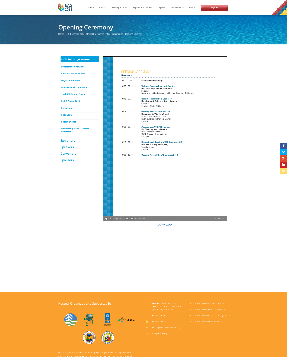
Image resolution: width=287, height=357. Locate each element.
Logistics (161, 7)
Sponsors (67, 160)
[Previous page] (106, 218)
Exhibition (66, 108)
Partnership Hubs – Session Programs (75, 130)
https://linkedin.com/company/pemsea (213, 315)
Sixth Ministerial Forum (73, 94)
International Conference (74, 87)
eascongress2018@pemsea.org (166, 327)
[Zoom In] (132, 218)
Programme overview (72, 66)
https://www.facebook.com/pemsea (211, 303)
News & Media (177, 7)
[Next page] (111, 218)
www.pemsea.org (159, 333)
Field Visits (66, 114)
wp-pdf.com (219, 219)
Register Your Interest (142, 7)
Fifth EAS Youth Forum (73, 73)
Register (214, 7)
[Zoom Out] (127, 218)
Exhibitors (68, 141)
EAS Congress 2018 (118, 7)
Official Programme (95, 33)
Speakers (67, 147)
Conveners (68, 154)
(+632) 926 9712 (159, 321)
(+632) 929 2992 (159, 315)
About (102, 7)
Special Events (68, 121)
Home (91, 7)
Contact (192, 7)
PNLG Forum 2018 (70, 101)
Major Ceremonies (114, 33)
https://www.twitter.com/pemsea (210, 309)
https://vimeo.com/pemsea (207, 321)
